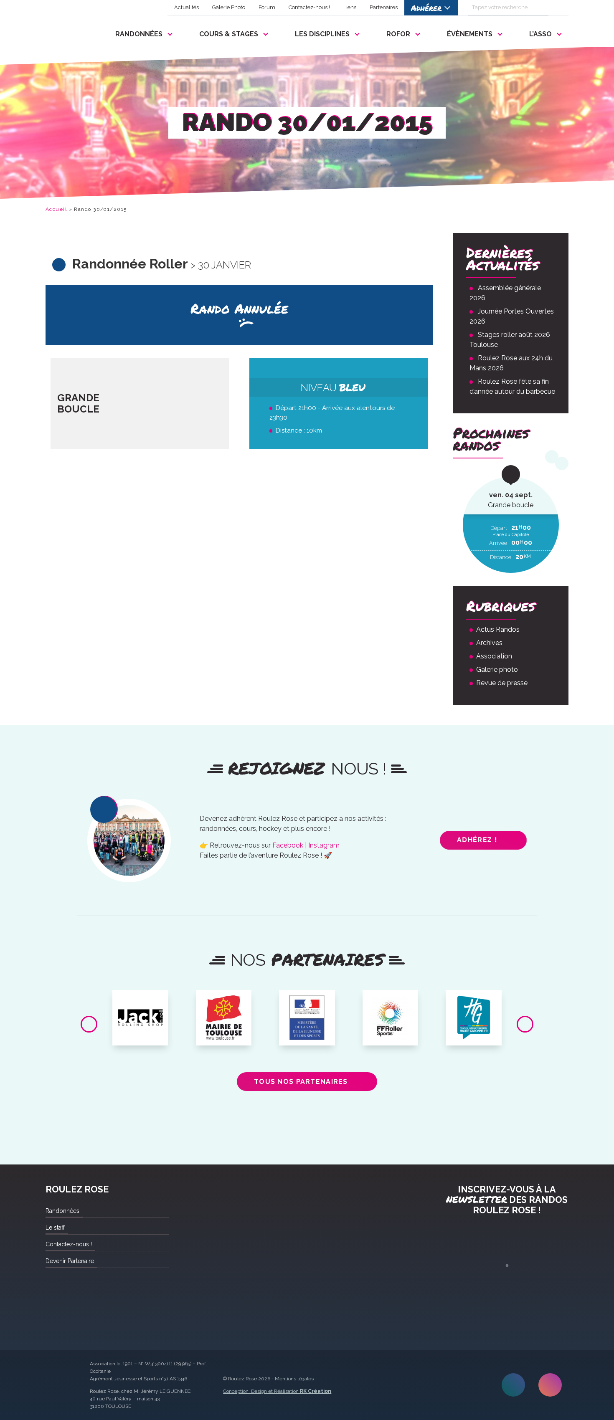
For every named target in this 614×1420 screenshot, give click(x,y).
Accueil (56, 209)
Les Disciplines (322, 34)
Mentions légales (294, 1379)
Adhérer (426, 7)
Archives (489, 643)
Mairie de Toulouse (223, 1003)
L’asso (540, 34)
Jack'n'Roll (140, 999)
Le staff (55, 1227)
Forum (267, 7)
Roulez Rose (65, 32)
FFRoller (390, 999)
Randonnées (138, 34)
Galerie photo (497, 669)
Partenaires (384, 7)
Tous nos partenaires (301, 1082)
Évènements (469, 34)
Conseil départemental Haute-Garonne (474, 1006)
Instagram (324, 845)
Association (494, 656)
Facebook (287, 845)
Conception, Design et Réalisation (277, 1391)
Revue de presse (502, 683)
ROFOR (398, 34)
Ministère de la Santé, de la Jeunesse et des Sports (307, 1009)
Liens (349, 7)
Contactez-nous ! (309, 7)
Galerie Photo (228, 7)
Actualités (186, 7)
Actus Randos (498, 629)
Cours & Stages (228, 34)
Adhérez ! (477, 840)
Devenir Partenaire (70, 1261)
